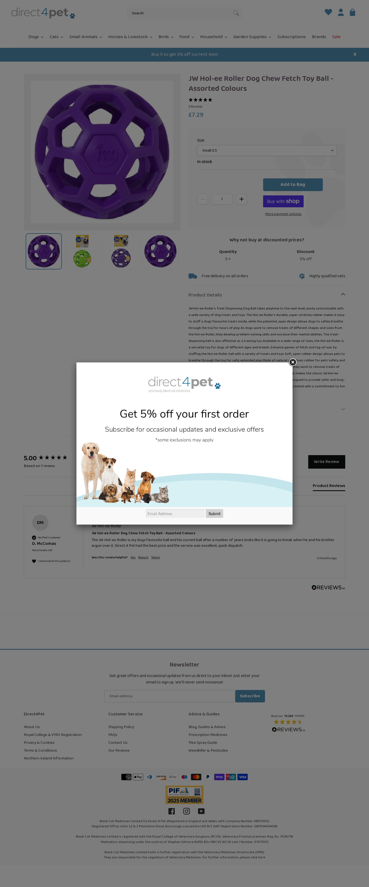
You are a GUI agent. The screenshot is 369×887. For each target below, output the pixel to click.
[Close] (292, 362)
